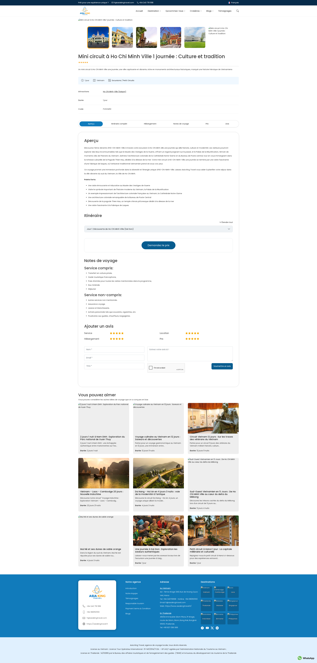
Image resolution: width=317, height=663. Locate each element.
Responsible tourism (135, 603)
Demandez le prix (158, 245)
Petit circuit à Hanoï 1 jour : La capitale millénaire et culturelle (211, 550)
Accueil (139, 11)
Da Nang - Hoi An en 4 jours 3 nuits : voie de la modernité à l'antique (157, 493)
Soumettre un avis (222, 366)
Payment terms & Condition (138, 608)
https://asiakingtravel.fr (97, 624)
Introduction (131, 588)
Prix (207, 124)
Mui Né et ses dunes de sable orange (100, 549)
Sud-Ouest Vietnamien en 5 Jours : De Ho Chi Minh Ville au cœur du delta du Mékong (213, 494)
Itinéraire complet (119, 124)
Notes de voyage (181, 124)
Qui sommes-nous (175, 11)
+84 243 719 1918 (146, 2)
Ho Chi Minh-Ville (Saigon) (114, 91)
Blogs (209, 11)
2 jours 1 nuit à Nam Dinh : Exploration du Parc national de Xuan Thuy (102, 438)
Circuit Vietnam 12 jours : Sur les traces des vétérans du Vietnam (211, 438)
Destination (153, 11)
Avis (227, 124)
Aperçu (91, 124)
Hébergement (150, 124)
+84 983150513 (93, 612)
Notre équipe (132, 593)
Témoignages (224, 11)
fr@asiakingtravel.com (124, 2)
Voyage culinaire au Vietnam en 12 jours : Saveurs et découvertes (157, 438)
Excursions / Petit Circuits (123, 80)
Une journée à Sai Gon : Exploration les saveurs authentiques (156, 550)
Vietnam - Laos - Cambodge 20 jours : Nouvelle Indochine (101, 493)
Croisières (195, 11)
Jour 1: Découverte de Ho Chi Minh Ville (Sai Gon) (110, 229)
